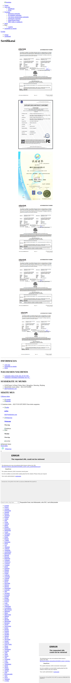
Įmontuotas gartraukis (14, 18)
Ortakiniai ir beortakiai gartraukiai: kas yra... (17, 377)
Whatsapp (7, 421)
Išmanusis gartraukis (14, 13)
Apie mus (7, 7)
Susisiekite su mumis (10, 28)
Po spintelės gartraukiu (14, 15)
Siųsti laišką (4, 446)
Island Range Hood (14, 20)
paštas (6, 411)
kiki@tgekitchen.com (10, 388)
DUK (9, 10)
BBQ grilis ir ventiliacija (15, 22)
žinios (6, 23)
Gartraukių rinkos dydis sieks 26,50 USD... (17, 376)
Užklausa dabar (5, 396)
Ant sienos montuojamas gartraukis (18, 17)
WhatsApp (8, 449)
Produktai (7, 12)
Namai (6, 5)
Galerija (10, 27)
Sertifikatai (11, 8)
